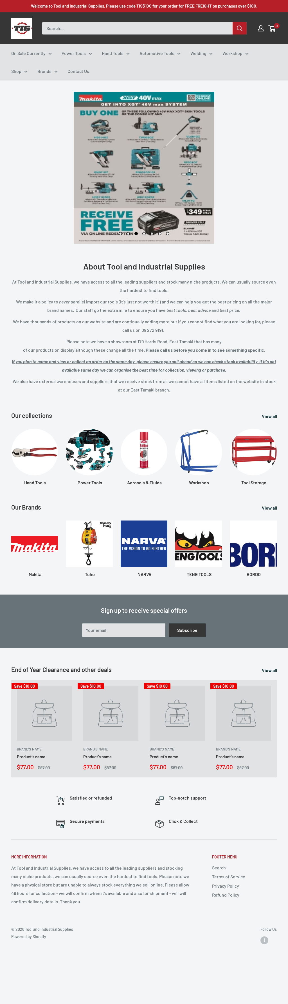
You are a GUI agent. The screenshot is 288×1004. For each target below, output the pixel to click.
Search (219, 867)
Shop (16, 71)
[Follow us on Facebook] (264, 940)
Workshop (232, 53)
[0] (272, 28)
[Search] (240, 28)
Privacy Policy (225, 885)
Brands (44, 71)
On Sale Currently (28, 53)
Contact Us (78, 71)
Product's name (31, 756)
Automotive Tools (157, 53)
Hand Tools (112, 53)
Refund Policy (225, 894)
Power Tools (74, 53)
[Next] (277, 452)
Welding (198, 53)
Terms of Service (228, 876)
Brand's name (29, 749)
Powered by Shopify (28, 936)
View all (270, 416)
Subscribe (187, 630)
